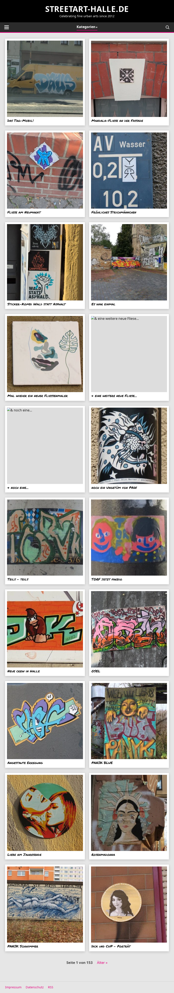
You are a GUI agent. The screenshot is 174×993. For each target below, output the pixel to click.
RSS (50, 987)
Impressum (13, 987)
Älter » (102, 962)
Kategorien (86, 26)
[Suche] (167, 27)
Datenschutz (35, 987)
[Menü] (6, 27)
